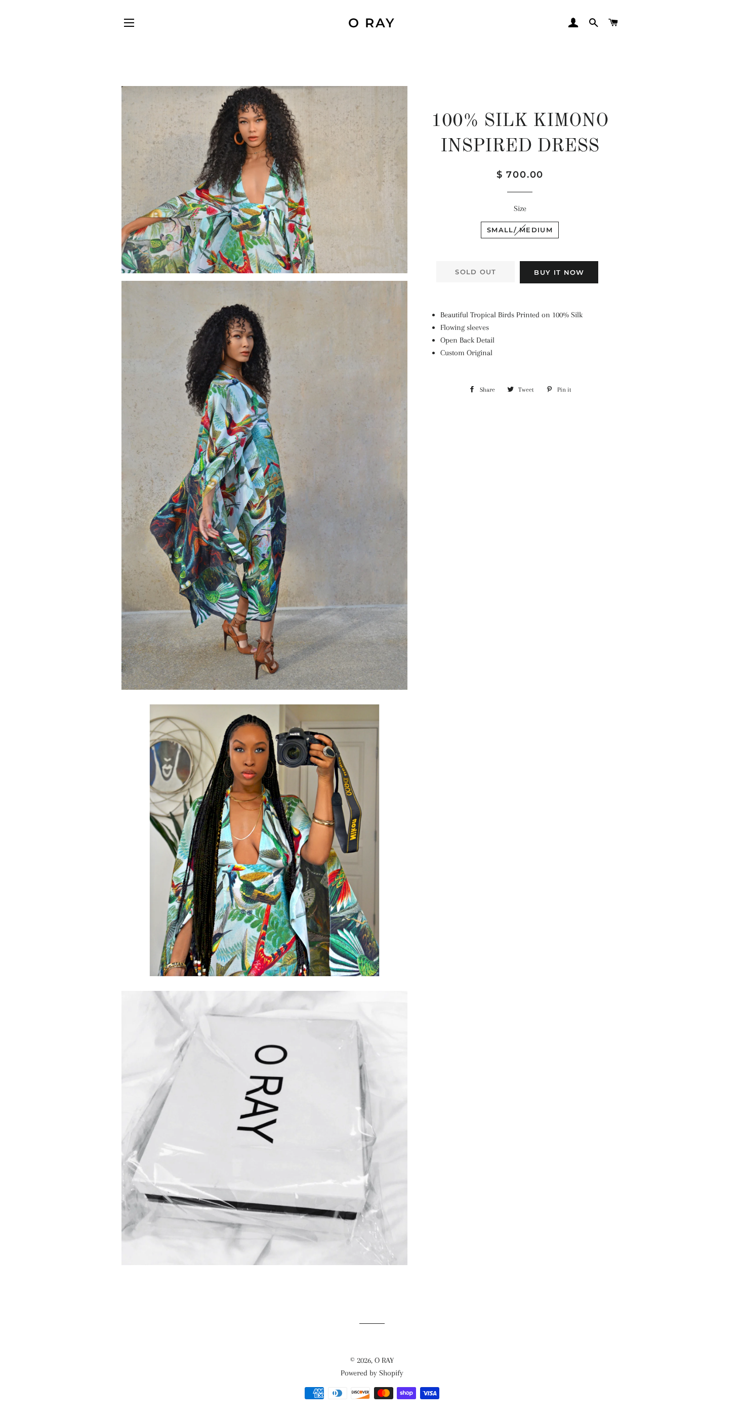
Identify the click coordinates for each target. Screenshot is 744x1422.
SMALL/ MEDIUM (520, 230)
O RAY (372, 22)
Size (520, 208)
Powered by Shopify (372, 1372)
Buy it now (559, 272)
